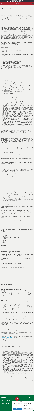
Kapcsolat (31, 399)
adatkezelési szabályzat (21, 280)
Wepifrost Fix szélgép (4, 399)
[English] (16, 3)
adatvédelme (7, 275)
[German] (17, 3)
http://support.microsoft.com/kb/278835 (7, 337)
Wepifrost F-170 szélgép (5, 403)
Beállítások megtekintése (27, 408)
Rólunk (32, 400)
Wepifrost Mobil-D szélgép (5, 400)
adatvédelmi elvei (12, 275)
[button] (33, 3)
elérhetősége (15, 278)
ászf (26, 280)
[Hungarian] (18, 3)
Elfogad (17, 408)
